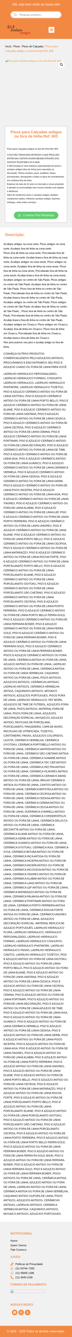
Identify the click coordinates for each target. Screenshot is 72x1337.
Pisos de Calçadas (33, 46)
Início (8, 46)
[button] (51, 30)
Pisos (16, 46)
